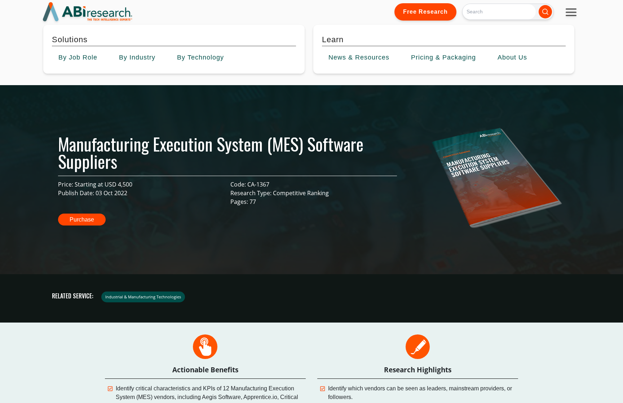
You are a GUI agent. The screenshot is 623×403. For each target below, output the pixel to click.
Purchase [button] (82, 219)
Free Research (425, 12)
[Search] (545, 11)
